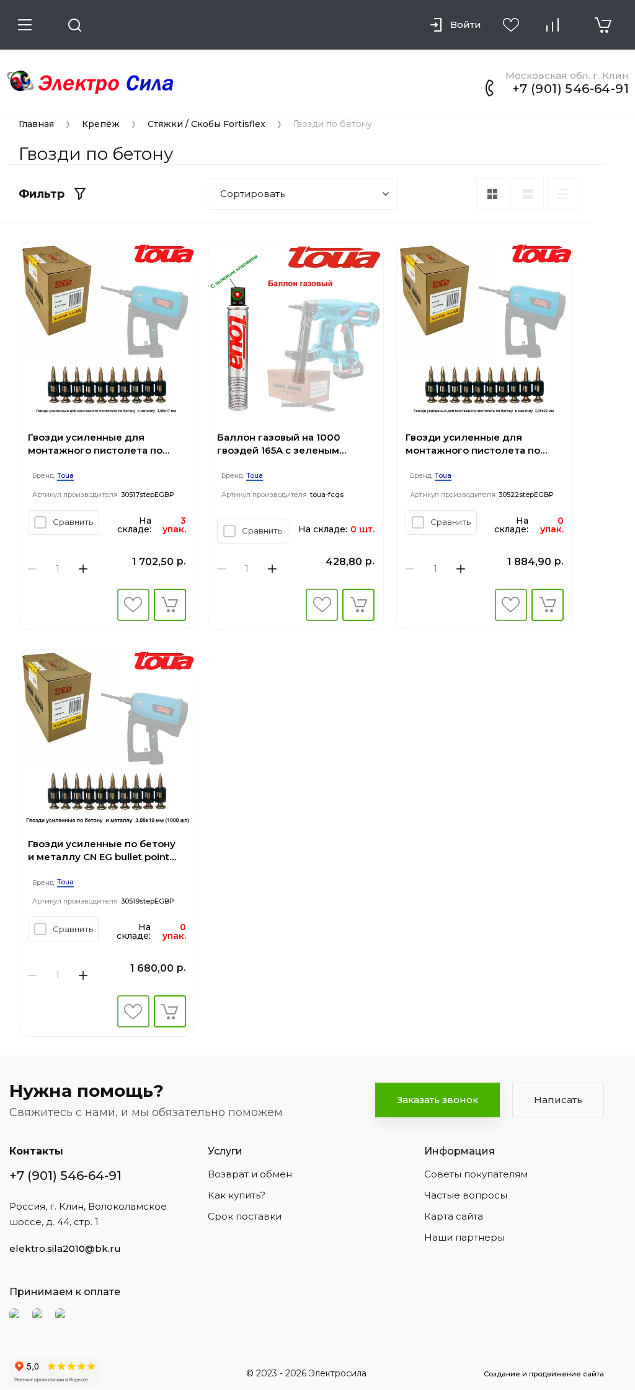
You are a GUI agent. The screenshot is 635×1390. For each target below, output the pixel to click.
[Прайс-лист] (563, 194)
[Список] (528, 194)
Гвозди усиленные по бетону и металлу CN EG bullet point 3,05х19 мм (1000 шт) (101, 850)
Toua (65, 475)
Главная (36, 124)
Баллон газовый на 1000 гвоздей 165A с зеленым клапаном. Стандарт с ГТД (283, 444)
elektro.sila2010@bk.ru (65, 1248)
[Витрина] (492, 194)
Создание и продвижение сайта (544, 1374)
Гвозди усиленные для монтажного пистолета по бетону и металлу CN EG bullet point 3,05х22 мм (482, 444)
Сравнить (73, 522)
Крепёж (101, 124)
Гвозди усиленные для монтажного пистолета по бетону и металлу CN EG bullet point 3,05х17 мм (104, 444)
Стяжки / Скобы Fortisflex (206, 124)
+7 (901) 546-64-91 (570, 88)
